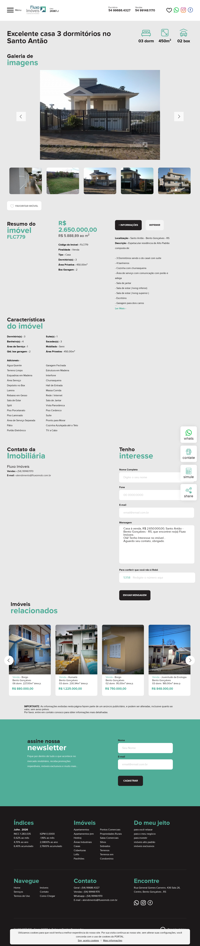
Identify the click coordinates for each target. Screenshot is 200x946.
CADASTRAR (130, 780)
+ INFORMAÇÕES (128, 225)
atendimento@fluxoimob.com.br (33, 475)
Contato (44, 891)
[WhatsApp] (176, 10)
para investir (140, 838)
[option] (100, 115)
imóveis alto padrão (144, 842)
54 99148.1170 (145, 10)
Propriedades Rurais (111, 833)
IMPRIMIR (154, 225)
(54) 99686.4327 (90, 887)
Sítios (103, 842)
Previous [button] (21, 116)
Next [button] (179, 116)
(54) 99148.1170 (25, 471)
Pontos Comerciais (110, 829)
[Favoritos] (169, 10)
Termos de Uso (22, 896)
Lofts (76, 854)
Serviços (18, 891)
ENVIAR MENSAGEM (135, 595)
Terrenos (104, 850)
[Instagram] (183, 10)
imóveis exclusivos (144, 846)
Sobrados (105, 846)
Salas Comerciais (109, 838)
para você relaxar (143, 829)
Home (17, 887)
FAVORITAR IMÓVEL (26, 206)
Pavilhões (79, 858)
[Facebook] (190, 10)
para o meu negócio (145, 833)
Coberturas (80, 850)
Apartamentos (81, 829)
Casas (77, 846)
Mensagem (125, 522)
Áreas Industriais (83, 842)
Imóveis (44, 887)
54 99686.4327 (119, 10)
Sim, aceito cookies (88, 940)
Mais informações (112, 940)
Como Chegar (47, 896)
